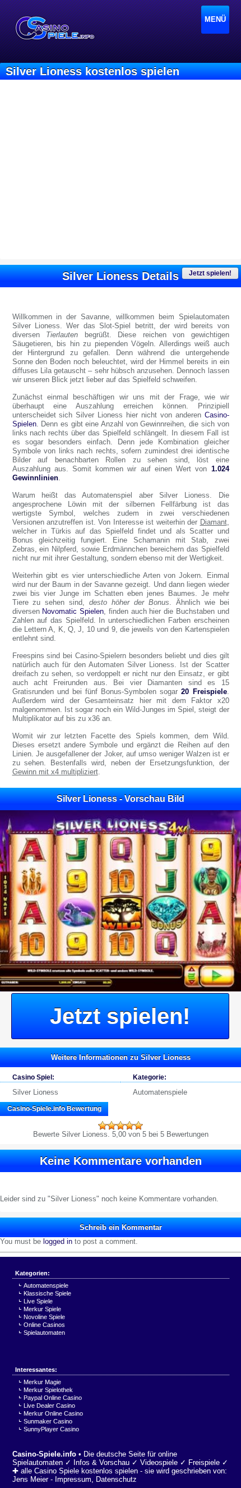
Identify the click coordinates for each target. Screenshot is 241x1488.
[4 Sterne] (129, 1125)
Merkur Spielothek (48, 1389)
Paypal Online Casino (53, 1397)
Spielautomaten (44, 1332)
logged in (57, 1241)
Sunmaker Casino (48, 1421)
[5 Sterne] (138, 1125)
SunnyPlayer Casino (51, 1429)
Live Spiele (38, 1301)
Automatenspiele (160, 1092)
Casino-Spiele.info (44, 1454)
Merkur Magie (42, 1382)
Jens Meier (30, 1479)
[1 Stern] (102, 1125)
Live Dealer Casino (49, 1405)
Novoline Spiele (44, 1317)
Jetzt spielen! (210, 273)
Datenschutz (116, 1479)
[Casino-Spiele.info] (54, 28)
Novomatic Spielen (73, 611)
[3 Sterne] (120, 1125)
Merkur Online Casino (53, 1413)
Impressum (73, 1479)
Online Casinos (44, 1324)
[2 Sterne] (111, 1125)
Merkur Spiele (42, 1309)
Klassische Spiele (47, 1293)
